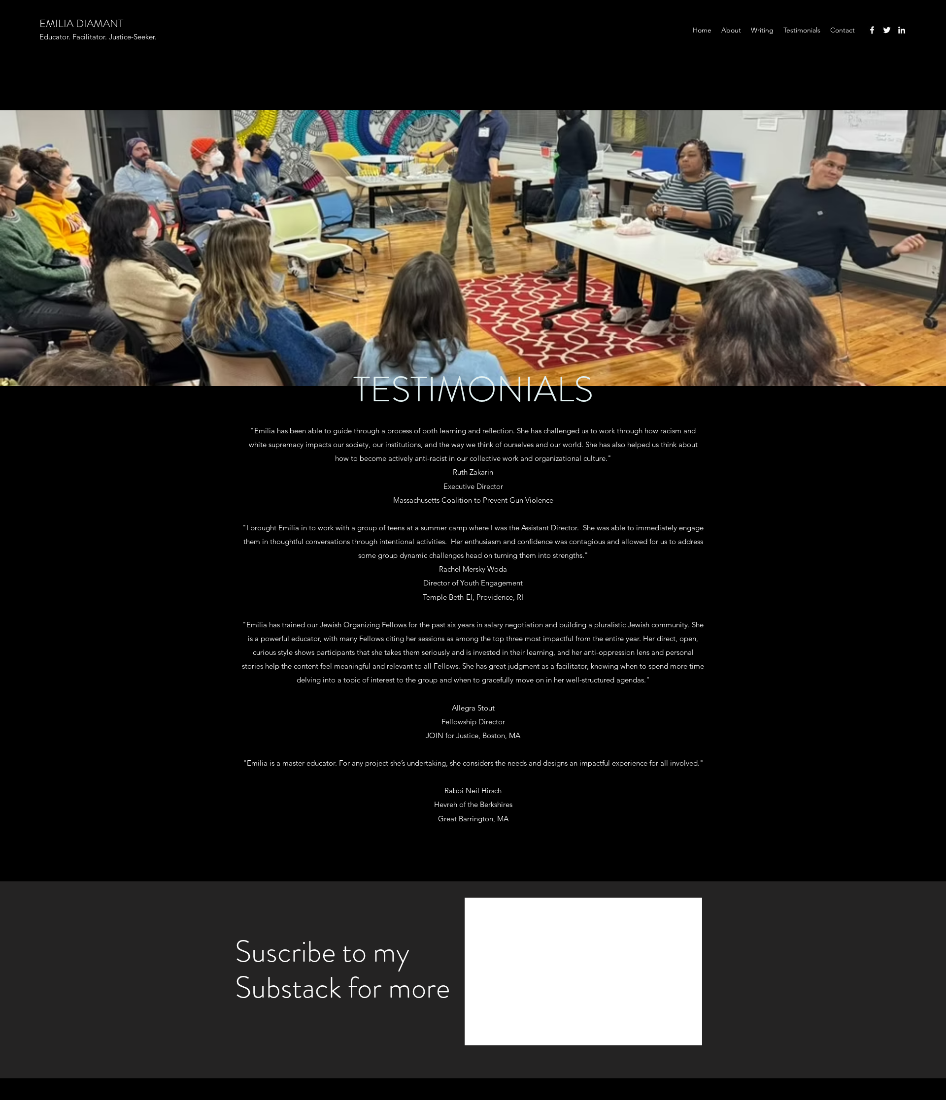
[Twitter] (887, 30)
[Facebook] (872, 30)
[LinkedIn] (902, 30)
